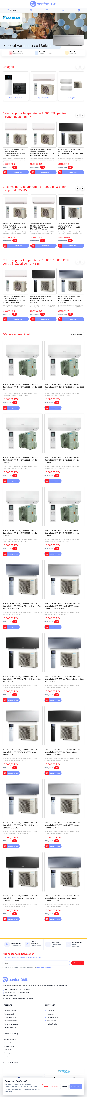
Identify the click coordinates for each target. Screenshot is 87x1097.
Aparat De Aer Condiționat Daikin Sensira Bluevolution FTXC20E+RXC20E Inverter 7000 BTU (22, 387)
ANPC (6, 1056)
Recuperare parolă (52, 1017)
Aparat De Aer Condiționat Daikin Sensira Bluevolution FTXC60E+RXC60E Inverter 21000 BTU (20, 533)
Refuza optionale (51, 1086)
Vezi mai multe (76, 334)
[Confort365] (43, 4)
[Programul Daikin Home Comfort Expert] (64, 1071)
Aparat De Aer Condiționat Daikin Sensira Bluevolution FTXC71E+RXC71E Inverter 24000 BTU (61, 533)
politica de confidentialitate (43, 967)
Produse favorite (52, 1024)
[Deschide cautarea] (31, 10)
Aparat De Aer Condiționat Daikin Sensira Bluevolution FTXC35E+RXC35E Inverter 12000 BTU (20, 460)
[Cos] (79, 10)
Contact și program (10, 1011)
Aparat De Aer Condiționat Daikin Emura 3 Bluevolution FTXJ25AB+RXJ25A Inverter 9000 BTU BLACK (71, 152)
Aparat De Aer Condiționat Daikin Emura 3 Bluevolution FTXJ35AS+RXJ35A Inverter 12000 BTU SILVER (20, 825)
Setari (64, 1086)
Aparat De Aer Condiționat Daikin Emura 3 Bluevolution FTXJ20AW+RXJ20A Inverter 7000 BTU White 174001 (62, 606)
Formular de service (10, 1039)
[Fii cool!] (43, 31)
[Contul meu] (47, 10)
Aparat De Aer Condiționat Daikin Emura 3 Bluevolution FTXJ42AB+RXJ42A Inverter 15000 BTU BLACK (42, 299)
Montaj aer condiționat (11, 1024)
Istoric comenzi (51, 1021)
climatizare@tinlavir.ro (9, 995)
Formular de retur (9, 1043)
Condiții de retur (9, 1046)
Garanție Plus (8, 1049)
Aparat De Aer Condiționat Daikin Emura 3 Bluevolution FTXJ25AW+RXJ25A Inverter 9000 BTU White (20, 752)
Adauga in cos (18, 172)
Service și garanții (9, 1053)
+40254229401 (7, 998)
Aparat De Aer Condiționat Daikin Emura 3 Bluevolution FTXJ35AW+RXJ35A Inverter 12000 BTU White (62, 825)
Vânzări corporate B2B (11, 1021)
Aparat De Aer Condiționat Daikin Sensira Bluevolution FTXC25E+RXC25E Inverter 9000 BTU (64, 387)
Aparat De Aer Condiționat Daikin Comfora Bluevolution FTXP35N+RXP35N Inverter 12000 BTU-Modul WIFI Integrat (42, 152)
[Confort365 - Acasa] (15, 979)
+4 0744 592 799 (28, 998)
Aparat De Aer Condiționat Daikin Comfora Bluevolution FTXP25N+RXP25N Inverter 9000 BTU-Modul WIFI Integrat (14, 152)
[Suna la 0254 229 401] (63, 10)
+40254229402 (17, 998)
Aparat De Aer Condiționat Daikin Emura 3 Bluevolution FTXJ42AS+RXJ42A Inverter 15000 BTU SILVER (69, 299)
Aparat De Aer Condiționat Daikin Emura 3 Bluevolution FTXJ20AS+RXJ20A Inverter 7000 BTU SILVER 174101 (23, 606)
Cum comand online (10, 1017)
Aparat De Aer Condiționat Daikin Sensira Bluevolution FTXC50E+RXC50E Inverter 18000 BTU (61, 460)
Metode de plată (9, 1014)
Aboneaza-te (78, 963)
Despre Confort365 (10, 1027)
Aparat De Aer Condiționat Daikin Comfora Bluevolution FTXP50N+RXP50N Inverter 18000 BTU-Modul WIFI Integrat (42, 226)
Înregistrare (50, 1014)
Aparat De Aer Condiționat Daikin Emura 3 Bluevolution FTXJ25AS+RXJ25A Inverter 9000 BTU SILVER (64, 679)
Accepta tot (76, 1086)
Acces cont (50, 1011)
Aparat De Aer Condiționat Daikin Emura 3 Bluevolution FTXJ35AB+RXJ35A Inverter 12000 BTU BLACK (69, 226)
